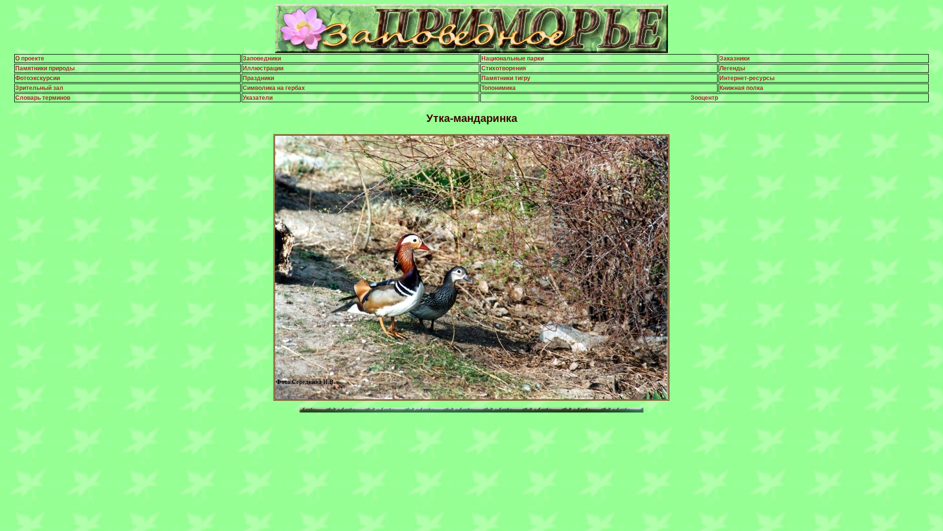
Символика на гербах (274, 88)
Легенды (732, 68)
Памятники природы (45, 68)
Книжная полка (741, 88)
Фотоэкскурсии (37, 78)
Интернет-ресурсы (747, 78)
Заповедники (262, 58)
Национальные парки (512, 58)
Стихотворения (503, 68)
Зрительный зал (39, 88)
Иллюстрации (263, 68)
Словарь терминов (42, 97)
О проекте (29, 58)
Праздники (258, 78)
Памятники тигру (505, 78)
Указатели (258, 97)
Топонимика (498, 88)
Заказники (734, 58)
